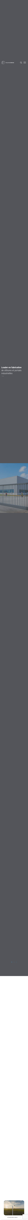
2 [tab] (14, 962)
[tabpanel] (14, 488)
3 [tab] (16, 962)
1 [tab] (11, 962)
